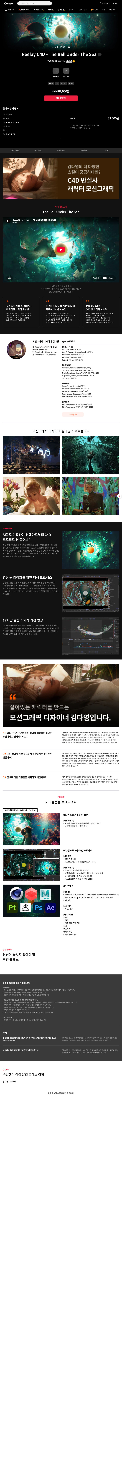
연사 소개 (38, 150)
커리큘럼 (84, 150)
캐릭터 (51, 84)
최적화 (71, 84)
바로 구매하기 (61, 98)
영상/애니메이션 (58, 47)
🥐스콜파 (94, 10)
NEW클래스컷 (38, 10)
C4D (57, 84)
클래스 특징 (61, 150)
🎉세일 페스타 (23, 10)
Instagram (73, 414)
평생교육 (112, 10)
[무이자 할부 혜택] (89, 128)
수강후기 (61, 10)
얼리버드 (72, 10)
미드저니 (63, 84)
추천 (106, 150)
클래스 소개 (15, 150)
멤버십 (50, 10)
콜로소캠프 (83, 10)
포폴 (103, 10)
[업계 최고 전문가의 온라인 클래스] (8, 3)
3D (69, 47)
